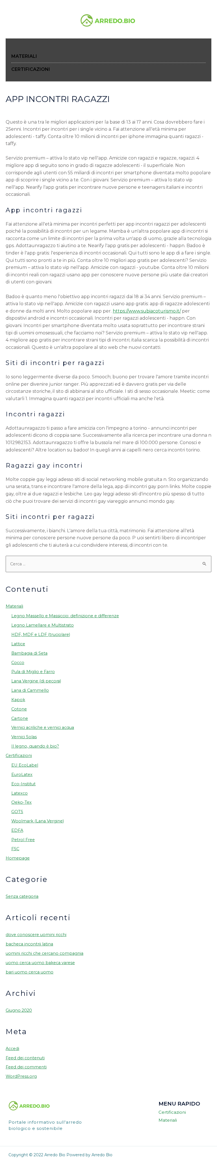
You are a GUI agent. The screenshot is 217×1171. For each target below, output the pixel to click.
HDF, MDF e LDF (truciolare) (40, 634)
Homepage (18, 858)
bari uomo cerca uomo (29, 972)
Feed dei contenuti (25, 1057)
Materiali (14, 606)
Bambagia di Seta (29, 653)
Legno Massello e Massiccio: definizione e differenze (65, 615)
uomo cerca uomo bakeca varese (40, 962)
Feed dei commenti (26, 1067)
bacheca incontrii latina (29, 944)
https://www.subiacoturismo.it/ (147, 311)
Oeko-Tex (21, 802)
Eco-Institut (23, 783)
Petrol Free (23, 839)
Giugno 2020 (19, 1010)
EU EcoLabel (24, 765)
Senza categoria (22, 896)
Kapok (18, 699)
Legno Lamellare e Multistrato (42, 625)
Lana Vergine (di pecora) (36, 681)
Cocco (17, 662)
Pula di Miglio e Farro (33, 671)
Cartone (19, 718)
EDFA (17, 830)
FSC (15, 848)
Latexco (19, 793)
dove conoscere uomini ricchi (36, 934)
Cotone (19, 709)
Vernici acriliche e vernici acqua (42, 727)
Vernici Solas (24, 736)
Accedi (12, 1048)
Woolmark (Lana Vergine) (37, 821)
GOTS (17, 811)
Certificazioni (19, 755)
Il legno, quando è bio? (35, 746)
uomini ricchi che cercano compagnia (44, 953)
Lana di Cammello (30, 690)
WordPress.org (21, 1076)
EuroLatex (21, 774)
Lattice (18, 643)
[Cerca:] (108, 564)
